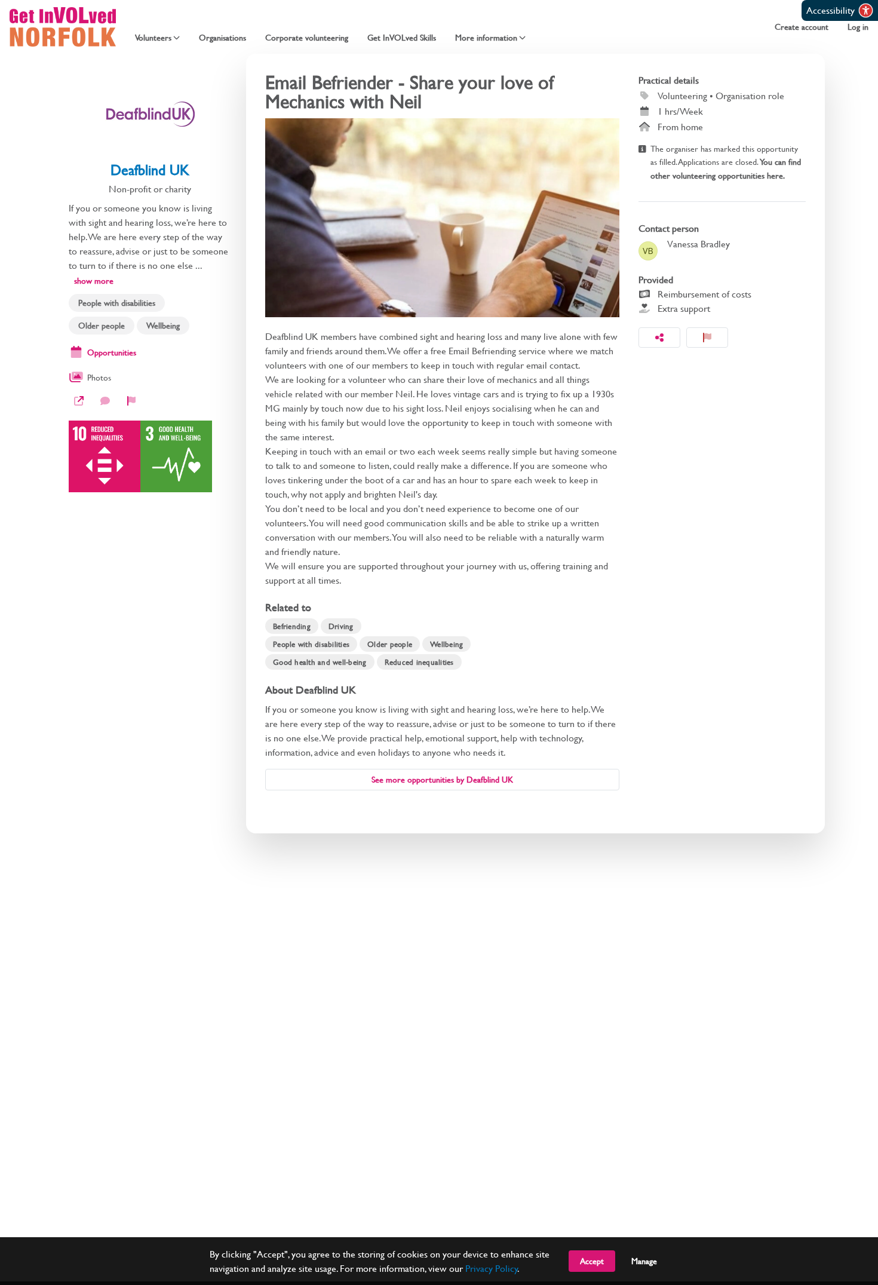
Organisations (222, 37)
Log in (858, 27)
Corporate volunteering (306, 37)
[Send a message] (105, 401)
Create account (801, 27)
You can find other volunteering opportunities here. (725, 168)
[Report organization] (131, 401)
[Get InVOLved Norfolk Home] (63, 27)
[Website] (79, 401)
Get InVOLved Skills (401, 37)
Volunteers (153, 37)
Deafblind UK (149, 169)
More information (486, 37)
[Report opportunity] (707, 337)
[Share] (659, 337)
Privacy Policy (491, 1268)
